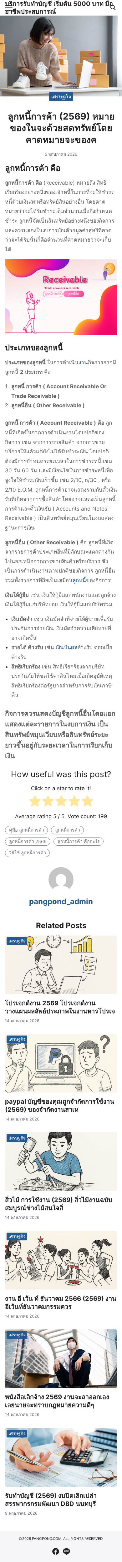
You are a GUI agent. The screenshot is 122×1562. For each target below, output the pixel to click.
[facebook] (56, 1551)
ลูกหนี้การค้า (67, 830)
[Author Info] (61, 890)
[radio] (35, 802)
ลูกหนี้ (79, 580)
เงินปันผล (66, 647)
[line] (66, 1551)
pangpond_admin (61, 901)
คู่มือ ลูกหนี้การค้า (26, 830)
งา (81, 362)
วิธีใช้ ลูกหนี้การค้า (27, 852)
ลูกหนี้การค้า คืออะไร (79, 841)
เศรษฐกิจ (61, 96)
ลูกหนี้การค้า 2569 (28, 841)
